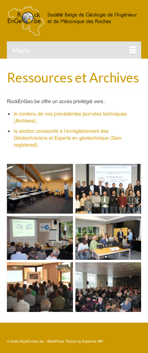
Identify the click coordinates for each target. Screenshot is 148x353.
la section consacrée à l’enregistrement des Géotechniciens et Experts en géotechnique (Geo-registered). (68, 137)
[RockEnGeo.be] (74, 20)
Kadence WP (92, 341)
